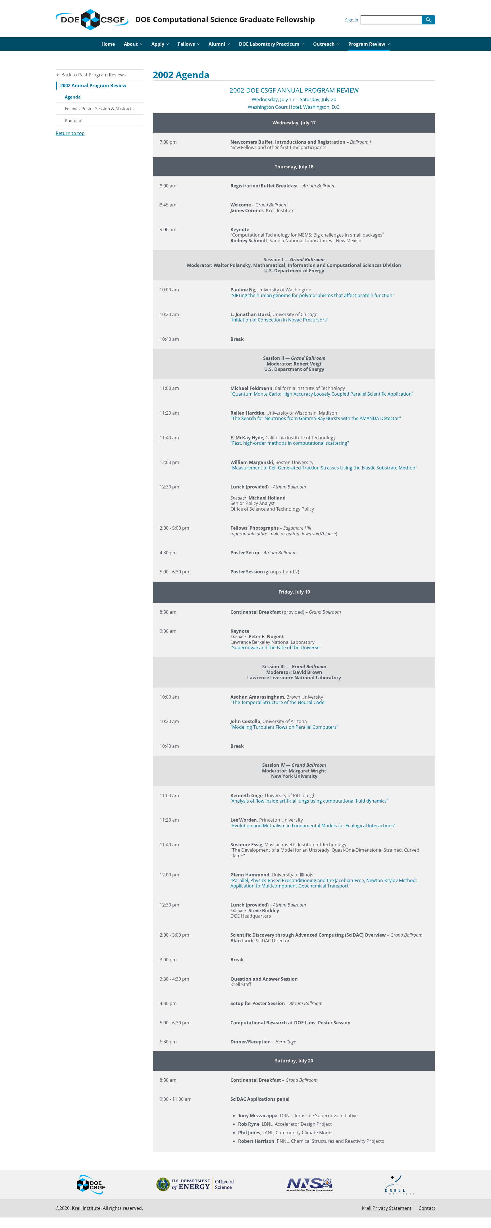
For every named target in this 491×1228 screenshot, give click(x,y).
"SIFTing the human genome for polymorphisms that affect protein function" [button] (312, 295)
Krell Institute (86, 1208)
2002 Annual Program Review (93, 85)
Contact (427, 1208)
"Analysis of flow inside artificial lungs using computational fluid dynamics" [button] (309, 801)
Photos (71, 120)
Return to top (70, 133)
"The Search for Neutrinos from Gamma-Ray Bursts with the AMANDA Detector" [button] (315, 418)
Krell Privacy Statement (386, 1208)
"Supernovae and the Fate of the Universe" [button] (275, 647)
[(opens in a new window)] (195, 1184)
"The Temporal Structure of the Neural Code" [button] (278, 702)
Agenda (73, 97)
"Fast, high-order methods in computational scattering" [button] (289, 443)
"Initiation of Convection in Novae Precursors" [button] (279, 320)
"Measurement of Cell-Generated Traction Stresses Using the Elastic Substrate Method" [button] (323, 468)
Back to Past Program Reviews (93, 75)
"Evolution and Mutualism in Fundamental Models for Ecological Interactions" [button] (313, 825)
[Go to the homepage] (92, 18)
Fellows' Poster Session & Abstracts (99, 108)
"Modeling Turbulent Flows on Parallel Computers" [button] (284, 727)
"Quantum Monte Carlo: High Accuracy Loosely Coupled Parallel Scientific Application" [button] (321, 394)
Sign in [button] (351, 19)
